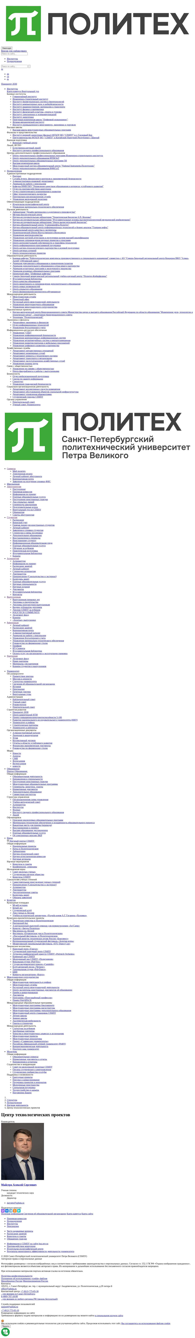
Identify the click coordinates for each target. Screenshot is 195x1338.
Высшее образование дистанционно (30, 830)
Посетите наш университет (26, 1049)
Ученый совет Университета (26, 404)
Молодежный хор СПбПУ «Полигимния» (33, 959)
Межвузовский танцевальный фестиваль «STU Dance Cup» (41, 943)
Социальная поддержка (24, 1087)
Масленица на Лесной (23, 931)
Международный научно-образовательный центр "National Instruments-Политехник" (54, 166)
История (17, 686)
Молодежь (12, 1051)
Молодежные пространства (26, 1085)
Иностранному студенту (24, 540)
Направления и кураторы (25, 1062)
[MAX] (3, 1210)
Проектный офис (21, 299)
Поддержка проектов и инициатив (29, 1082)
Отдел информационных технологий (31, 325)
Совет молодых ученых (24, 872)
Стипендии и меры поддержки (28, 533)
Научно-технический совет (26, 854)
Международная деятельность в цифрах (32, 982)
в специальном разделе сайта (109, 1315)
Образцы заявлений (22, 897)
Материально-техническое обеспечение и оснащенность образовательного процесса (54, 822)
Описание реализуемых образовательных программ (38, 820)
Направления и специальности (28, 779)
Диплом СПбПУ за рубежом (26, 610)
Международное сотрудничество (23, 977)
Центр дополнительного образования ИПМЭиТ (36, 158)
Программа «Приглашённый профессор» (33, 997)
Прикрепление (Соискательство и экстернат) (35, 576)
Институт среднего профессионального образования (38, 150)
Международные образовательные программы (35, 784)
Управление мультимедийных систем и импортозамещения (41, 340)
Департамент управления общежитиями (32, 394)
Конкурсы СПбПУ (22, 877)
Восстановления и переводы (26, 538)
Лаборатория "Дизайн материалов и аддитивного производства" (44, 212)
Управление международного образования (33, 304)
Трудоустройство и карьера (26, 1090)
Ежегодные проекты (23, 1077)
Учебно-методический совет (26, 802)
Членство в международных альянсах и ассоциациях (38, 1033)
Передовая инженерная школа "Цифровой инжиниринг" (40, 119)
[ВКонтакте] (7, 1210)
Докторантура (19, 574)
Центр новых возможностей (26, 286)
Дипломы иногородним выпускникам (31, 604)
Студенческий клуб (22, 910)
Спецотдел (18, 381)
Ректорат (17, 176)
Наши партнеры (20, 661)
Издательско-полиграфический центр (31, 204)
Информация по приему (24, 494)
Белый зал (17, 908)
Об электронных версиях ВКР (27, 835)
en (8, 74)
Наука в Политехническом (25, 848)
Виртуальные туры (22, 694)
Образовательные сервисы (25, 1056)
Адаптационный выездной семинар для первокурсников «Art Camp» (46, 926)
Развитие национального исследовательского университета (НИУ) (45, 720)
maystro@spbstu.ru (15, 1203)
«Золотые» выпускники (24, 620)
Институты (12, 58)
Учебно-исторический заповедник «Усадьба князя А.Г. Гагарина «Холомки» (50, 915)
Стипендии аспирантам (24, 571)
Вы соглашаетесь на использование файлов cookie (145, 1323)
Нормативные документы (25, 789)
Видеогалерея (19, 763)
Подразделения (14, 61)
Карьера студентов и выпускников (29, 666)
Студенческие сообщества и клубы (30, 1072)
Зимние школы (20, 1018)
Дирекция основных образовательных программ (36, 271)
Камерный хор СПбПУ (24, 956)
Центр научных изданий (24, 250)
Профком (17, 646)
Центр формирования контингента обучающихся (36, 291)
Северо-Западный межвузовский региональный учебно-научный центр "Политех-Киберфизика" (60, 276)
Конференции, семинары (25, 866)
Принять (5, 1326)
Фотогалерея (19, 761)
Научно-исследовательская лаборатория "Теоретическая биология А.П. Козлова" (52, 217)
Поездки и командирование (26, 1080)
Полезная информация (12, 1213)
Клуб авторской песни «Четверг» (29, 967)
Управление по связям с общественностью (33, 368)
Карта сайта (87, 1213)
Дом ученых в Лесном (23, 913)
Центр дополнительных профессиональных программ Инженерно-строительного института (58, 155)
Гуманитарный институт (25, 96)
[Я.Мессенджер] (19, 1210)
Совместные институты (24, 794)
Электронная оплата (22, 474)
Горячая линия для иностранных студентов (34, 525)
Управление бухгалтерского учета (29, 327)
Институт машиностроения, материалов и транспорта (39, 107)
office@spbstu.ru (9, 1289)
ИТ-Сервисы (19, 648)
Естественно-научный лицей (27, 148)
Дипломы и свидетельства (25, 602)
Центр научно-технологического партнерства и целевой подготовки (46, 248)
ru (2, 69)
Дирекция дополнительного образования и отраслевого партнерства (46, 266)
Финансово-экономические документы (32, 745)
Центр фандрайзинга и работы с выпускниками (36, 371)
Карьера (16, 556)
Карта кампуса (14, 91)
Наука (10, 838)
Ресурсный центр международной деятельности (36, 302)
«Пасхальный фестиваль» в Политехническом (35, 936)
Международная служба (24, 297)
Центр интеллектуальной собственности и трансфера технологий (45, 243)
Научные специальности (25, 584)
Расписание (18, 520)
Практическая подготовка (25, 551)
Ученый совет (19, 702)
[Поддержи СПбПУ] (5, 1335)
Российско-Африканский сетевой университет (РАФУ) (39, 1044)
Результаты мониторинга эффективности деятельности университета (40, 1251)
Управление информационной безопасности (34, 335)
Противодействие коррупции (21, 1246)
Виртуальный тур (30, 91)
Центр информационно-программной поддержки (37, 245)
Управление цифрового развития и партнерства (36, 345)
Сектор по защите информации (28, 379)
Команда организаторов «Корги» (29, 974)
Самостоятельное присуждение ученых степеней (36, 882)
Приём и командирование (25, 992)
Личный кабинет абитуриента (27, 476)
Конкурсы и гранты (22, 864)
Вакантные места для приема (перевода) (32, 825)
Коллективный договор (24, 740)
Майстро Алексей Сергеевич (19, 1184)
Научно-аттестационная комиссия (29, 856)
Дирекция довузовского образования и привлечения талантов (43, 263)
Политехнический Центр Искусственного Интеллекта (39, 232)
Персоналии (19, 689)
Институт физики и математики (28, 109)
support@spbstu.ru (9, 1306)
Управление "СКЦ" (22, 332)
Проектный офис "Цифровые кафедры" (32, 273)
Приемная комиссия (22, 492)
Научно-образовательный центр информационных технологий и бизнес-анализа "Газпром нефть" (60, 227)
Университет (13, 671)
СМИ (15, 758)
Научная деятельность (17, 1105)
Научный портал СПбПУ (22, 841)
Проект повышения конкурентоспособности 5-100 (37, 717)
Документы (18, 589)
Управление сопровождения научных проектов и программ (42, 240)
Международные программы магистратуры (34, 1008)
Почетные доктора (22, 691)
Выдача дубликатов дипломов (27, 607)
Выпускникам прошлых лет (26, 599)
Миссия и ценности (22, 679)
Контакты (17, 594)
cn (8, 76)
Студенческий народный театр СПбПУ (32, 951)
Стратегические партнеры (25, 725)
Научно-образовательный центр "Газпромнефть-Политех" (41, 225)
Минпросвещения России (35, 1281)
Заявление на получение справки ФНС (32, 481)
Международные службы (25, 985)
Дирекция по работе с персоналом (29, 184)
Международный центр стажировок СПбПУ (34, 1013)
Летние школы (20, 1015)
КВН (15, 972)
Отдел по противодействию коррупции (32, 189)
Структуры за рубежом (24, 1028)
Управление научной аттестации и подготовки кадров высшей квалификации (51, 237)
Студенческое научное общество (28, 874)
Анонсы (17, 756)
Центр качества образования (26, 281)
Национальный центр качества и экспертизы (34, 230)
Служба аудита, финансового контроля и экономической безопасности (47, 178)
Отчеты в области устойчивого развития (32, 743)
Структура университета (25, 681)
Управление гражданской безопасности (32, 384)
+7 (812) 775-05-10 (10, 1310)
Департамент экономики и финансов (31, 322)
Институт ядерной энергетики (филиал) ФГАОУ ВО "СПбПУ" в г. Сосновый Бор (52, 135)
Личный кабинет (21, 527)
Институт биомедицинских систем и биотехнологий (38, 101)
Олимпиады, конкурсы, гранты (28, 786)
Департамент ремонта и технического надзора (35, 356)
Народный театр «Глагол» (25, 949)
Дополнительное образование (27, 535)
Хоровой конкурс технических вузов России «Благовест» (41, 938)
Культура (11, 900)
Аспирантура (19, 561)
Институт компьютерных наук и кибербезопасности (38, 104)
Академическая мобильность (27, 1021)
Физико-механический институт (28, 122)
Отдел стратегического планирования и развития (37, 191)
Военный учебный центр (25, 142)
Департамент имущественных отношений (33, 350)
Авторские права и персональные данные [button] (21, 1259)
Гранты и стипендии (23, 1023)
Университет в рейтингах (25, 727)
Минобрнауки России (11, 1281)
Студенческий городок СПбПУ (28, 397)
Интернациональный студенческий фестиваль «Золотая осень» (43, 941)
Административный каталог (26, 633)
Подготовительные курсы (25, 507)
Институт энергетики (23, 117)
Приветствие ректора (23, 676)
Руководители (19, 704)
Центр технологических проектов (29, 253)
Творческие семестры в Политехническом (33, 920)
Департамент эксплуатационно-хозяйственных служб (39, 361)
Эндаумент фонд (21, 615)
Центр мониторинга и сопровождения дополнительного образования (46, 284)
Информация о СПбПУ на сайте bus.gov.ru (27, 1243)
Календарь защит (21, 579)
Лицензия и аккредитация (25, 735)
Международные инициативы (27, 1038)
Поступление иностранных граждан (30, 499)
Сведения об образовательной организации (34, 684)
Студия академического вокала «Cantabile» (33, 964)
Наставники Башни (22, 1092)
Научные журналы (22, 859)
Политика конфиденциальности (16, 1276)
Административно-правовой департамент (33, 181)
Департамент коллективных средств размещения (36, 389)
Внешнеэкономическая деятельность (30, 1046)
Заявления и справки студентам (28, 530)
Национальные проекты (24, 846)
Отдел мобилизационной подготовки (31, 376)
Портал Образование (17, 771)
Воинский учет (20, 522)
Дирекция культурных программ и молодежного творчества (42, 268)
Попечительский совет (24, 402)
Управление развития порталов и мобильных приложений (41, 343)
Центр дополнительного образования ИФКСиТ (36, 168)
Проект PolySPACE (22, 1000)
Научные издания (21, 586)
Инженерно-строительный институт (30, 99)
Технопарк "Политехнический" (28, 317)
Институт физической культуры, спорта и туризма (37, 112)
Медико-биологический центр (27, 214)
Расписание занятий (22, 566)
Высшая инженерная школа (26, 163)
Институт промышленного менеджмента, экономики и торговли (44, 125)
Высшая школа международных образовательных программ (42, 130)
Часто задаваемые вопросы (20, 1231)
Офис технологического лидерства (30, 194)
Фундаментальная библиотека (27, 279)
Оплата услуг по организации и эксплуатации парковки (40, 653)
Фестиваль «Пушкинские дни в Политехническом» (38, 933)
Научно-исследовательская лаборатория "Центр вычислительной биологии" (50, 222)
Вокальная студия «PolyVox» (27, 961)
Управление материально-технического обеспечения (38, 207)
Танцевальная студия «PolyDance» (29, 969)
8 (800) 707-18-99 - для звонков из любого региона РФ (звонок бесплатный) (29, 1297)
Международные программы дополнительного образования (42, 1010)
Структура (12, 1100)
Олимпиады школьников (25, 504)
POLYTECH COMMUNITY (26, 612)
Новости (17, 753)
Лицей (16, 815)
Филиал (16, 810)
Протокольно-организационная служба (32, 196)
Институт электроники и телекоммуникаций (34, 114)
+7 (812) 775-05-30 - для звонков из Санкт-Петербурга (20, 1292)
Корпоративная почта (23, 479)
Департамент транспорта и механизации (32, 358)
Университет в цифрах (24, 722)
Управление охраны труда (25, 363)
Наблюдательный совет (24, 699)
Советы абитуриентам (23, 515)
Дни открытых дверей (23, 502)
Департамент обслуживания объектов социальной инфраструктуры (46, 392)
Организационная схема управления (30, 799)
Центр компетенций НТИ (25, 715)
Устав (15, 738)
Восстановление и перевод (26, 828)
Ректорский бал (20, 923)
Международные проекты (25, 1036)
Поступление (19, 489)
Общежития (18, 512)
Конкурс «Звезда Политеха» (26, 928)
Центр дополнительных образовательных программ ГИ (40, 160)
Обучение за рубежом (23, 548)
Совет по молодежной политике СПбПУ (32, 1067)
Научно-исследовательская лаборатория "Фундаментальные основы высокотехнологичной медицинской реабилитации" (72, 220)
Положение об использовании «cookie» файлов (24, 1278)
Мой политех (19, 471)
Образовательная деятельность (27, 776)
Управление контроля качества (28, 235)
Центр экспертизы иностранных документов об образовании (42, 990)
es (8, 79)
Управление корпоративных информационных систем (39, 338)
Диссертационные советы (25, 892)
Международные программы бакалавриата (33, 1005)
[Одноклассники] (15, 1210)
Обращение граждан (17, 1239)
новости (17, 766)
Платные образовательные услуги (29, 497)
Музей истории (20, 905)
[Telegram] (11, 1210)
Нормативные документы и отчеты (30, 1059)
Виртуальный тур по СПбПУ (27, 509)
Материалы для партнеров (25, 664)
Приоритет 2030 (9, 84)
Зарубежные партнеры (24, 1031)
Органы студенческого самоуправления (32, 1069)
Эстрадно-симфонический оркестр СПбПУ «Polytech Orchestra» (44, 954)
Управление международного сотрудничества (35, 307)
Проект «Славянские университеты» (31, 1041)
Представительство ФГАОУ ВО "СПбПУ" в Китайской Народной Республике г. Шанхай (56, 137)
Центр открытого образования (27, 289)
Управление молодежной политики (30, 199)
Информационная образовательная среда (32, 543)
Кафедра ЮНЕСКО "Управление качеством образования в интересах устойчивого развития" (58, 186)
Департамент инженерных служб (29, 353)
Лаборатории (19, 851)
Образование (13, 768)
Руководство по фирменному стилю (30, 643)
